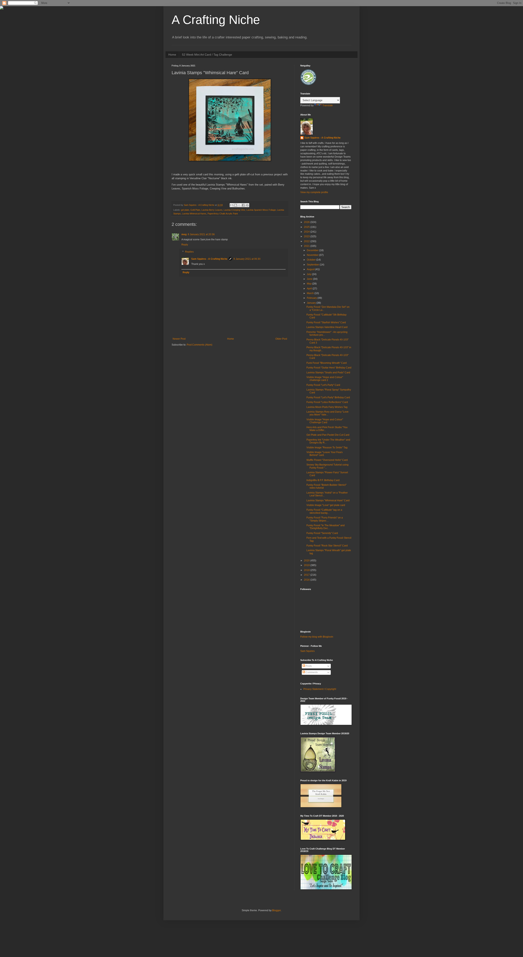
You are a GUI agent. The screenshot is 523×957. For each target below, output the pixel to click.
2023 (307, 236)
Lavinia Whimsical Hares (194, 213)
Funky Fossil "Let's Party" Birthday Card (328, 397)
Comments (311, 672)
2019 (307, 565)
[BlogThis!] (236, 205)
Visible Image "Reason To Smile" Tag (327, 447)
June (310, 279)
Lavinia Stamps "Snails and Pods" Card (328, 372)
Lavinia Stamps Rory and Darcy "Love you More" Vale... (327, 413)
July (309, 274)
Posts (308, 666)
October (311, 259)
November (313, 255)
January (311, 302)
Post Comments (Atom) (199, 344)
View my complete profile (314, 192)
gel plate (185, 210)
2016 (307, 579)
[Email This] (232, 205)
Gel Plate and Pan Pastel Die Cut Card (327, 434)
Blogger (276, 910)
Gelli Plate (195, 210)
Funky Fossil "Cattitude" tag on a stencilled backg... (324, 511)
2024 (307, 231)
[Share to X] (239, 205)
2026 (307, 222)
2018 (307, 570)
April (310, 288)
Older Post (281, 338)
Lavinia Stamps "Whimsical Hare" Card (328, 500)
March (310, 293)
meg (184, 234)
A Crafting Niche (216, 20)
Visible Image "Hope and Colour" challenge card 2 (324, 379)
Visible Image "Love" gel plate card (325, 505)
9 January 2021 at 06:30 (247, 258)
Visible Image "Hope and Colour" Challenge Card (324, 421)
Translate (327, 105)
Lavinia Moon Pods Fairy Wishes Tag (327, 407)
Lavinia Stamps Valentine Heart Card (327, 327)
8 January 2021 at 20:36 (201, 234)
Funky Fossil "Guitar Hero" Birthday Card (328, 367)
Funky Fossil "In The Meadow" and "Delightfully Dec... (325, 527)
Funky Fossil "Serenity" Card (322, 533)
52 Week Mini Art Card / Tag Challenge (207, 54)
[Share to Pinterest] (247, 205)
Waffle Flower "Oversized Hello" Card (327, 460)
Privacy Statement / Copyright (319, 689)
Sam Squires (307, 651)
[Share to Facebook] (243, 205)
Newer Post (179, 338)
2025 (307, 227)
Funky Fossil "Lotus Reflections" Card (327, 402)
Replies (189, 252)
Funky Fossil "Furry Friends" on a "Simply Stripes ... (324, 519)
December (313, 250)
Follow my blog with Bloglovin (316, 636)
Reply (184, 244)
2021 (307, 246)
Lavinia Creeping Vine (234, 210)
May (309, 283)
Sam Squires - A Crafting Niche (209, 258)
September (313, 264)
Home (172, 54)
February (312, 298)
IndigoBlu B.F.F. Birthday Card (323, 480)
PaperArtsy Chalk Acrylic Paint (223, 213)
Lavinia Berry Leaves (211, 210)
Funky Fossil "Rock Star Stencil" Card (327, 545)
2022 (307, 241)
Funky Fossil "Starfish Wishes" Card (326, 322)
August (311, 269)
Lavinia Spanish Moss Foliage (261, 210)
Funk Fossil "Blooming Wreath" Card (326, 363)
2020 (307, 560)
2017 (307, 574)
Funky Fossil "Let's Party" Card (323, 385)
